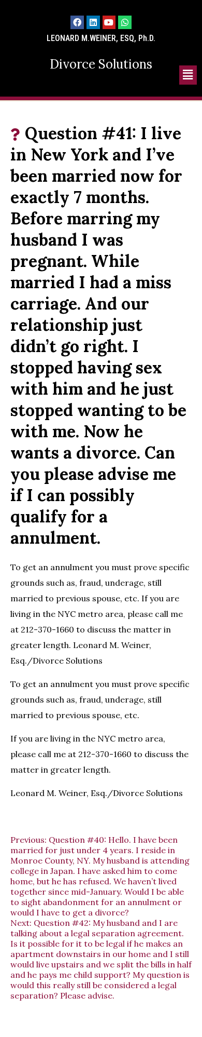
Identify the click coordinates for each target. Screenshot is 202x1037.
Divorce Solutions (101, 64)
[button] (188, 75)
